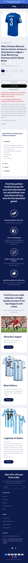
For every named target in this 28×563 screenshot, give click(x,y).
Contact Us (5, 499)
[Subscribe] (23, 487)
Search (4, 496)
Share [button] (4, 124)
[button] (1, 6)
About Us (5, 502)
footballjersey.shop (12, 559)
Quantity (3, 74)
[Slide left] (10, 39)
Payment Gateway (7, 505)
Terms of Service (7, 524)
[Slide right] (17, 39)
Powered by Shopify (18, 559)
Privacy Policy (6, 518)
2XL (21, 70)
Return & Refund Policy (8, 521)
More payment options (14, 89)
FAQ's (4, 509)
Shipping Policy (6, 527)
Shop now (8, 347)
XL (16, 70)
